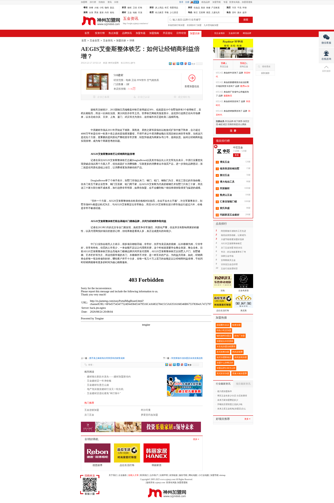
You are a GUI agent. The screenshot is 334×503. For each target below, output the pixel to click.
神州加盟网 (113, 63)
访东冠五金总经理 (229, 264)
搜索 (245, 19)
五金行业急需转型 (229, 268)
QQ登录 (195, 2)
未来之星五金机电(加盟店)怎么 (231, 408)
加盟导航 (216, 2)
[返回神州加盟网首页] (101, 27)
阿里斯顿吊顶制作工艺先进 (233, 231)
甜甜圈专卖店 (223, 325)
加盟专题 (140, 33)
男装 (96, 12)
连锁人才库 (133, 475)
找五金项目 (219, 33)
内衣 (107, 12)
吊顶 (140, 12)
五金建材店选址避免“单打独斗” (104, 393)
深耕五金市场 (227, 256)
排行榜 (93, 2)
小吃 (102, 7)
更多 (196, 439)
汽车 (234, 7)
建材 (124, 12)
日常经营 (181, 33)
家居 (124, 7)
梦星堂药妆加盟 (149, 415)
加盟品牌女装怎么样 (226, 368)
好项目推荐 (223, 418)
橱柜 (130, 7)
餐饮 (86, 7)
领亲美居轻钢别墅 (229, 168)
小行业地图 (203, 475)
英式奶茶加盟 (223, 373)
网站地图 (193, 475)
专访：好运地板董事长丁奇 (233, 252)
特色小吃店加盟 (224, 330)
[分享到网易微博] (185, 63)
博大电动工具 (227, 181)
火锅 (96, 7)
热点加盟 (113, 33)
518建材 (118, 75)
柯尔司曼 (146, 410)
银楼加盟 (236, 325)
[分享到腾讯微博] (178, 63)
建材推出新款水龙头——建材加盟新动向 (109, 376)
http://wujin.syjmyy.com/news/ (135, 23)
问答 (116, 2)
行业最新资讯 (223, 383)
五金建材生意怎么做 (98, 385)
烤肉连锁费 (237, 352)
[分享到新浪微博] (174, 63)
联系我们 (144, 475)
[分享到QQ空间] (170, 63)
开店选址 (168, 33)
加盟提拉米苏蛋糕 (225, 341)
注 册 (233, 130)
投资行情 (100, 33)
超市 (244, 12)
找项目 (102, 2)
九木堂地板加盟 (211, 25)
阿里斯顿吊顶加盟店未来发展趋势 (187, 358)
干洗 (239, 7)
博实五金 (225, 162)
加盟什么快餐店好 (225, 362)
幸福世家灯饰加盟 (176, 25)
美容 (190, 7)
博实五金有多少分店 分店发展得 (232, 395)
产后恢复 (215, 7)
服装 (86, 12)
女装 (91, 12)
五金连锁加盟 (91, 410)
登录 (181, 2)
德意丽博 (97, 465)
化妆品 (197, 7)
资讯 (110, 2)
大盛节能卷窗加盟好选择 (233, 239)
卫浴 (135, 7)
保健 (208, 7)
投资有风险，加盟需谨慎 (240, 2)
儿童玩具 (215, 12)
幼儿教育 (159, 12)
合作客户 (154, 475)
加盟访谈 (195, 33)
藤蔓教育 (228, 88)
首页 (87, 33)
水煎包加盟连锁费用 (226, 346)
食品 (228, 12)
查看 (237, 155)
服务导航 (183, 475)
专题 (225, 2)
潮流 (208, 12)
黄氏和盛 (225, 208)
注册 (187, 2)
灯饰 (140, 7)
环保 (244, 7)
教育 (152, 12)
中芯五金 (238, 147)
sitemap (222, 475)
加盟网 (84, 2)
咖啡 (107, 7)
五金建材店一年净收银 (99, 381)
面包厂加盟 (239, 336)
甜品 (112, 7)
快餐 (91, 7)
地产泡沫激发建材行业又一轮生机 (105, 389)
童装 (102, 12)
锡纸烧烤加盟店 (224, 336)
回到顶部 (265, 73)
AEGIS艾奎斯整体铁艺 (231, 243)
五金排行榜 (234, 33)
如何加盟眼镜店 (224, 357)
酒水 (239, 12)
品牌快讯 (127, 33)
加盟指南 (154, 33)
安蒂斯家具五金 (228, 260)
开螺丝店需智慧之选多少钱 (229, 404)
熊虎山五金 (226, 195)
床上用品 (159, 7)
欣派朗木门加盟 (194, 25)
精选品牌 (205, 2)
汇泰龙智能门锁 (228, 201)
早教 (167, 12)
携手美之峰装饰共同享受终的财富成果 (107, 358)
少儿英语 (174, 12)
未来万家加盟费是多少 (227, 400)
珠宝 (196, 12)
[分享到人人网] (182, 63)
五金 (130, 12)
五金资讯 (108, 40)
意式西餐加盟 (223, 352)
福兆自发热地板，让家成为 (233, 235)
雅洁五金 (225, 175)
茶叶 (234, 12)
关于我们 (113, 475)
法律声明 (164, 475)
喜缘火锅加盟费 (239, 373)
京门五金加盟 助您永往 (231, 247)
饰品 (190, 12)
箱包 (112, 12)
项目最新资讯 (243, 383)
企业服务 (122, 475)
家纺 (152, 7)
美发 (203, 7)
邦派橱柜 (225, 188)
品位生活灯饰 (127, 465)
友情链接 (173, 475)
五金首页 (95, 40)
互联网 (202, 12)
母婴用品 (174, 7)
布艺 (167, 7)
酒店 (228, 7)
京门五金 (89, 415)
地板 (135, 12)
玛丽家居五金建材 (229, 214)
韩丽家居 (156, 465)
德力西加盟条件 (224, 391)
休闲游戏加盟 (240, 357)
